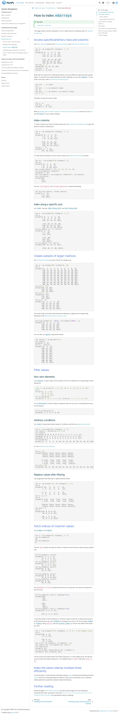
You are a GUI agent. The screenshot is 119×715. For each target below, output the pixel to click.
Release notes (50, 3)
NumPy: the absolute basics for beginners (13, 23)
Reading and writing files (10, 44)
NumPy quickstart (6, 21)
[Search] (100, 3)
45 (77, 693)
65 (84, 693)
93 (48, 695)
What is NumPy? (6, 15)
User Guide (20, 3)
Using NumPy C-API (7, 65)
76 (35, 695)
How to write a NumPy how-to (11, 42)
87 (44, 695)
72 (90, 693)
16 (70, 693)
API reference (29, 3)
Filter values (101, 26)
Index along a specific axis (107, 19)
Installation (4, 18)
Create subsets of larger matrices (105, 22)
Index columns (104, 17)
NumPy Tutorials (6, 36)
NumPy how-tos (6, 39)
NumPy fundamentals (7, 31)
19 (72, 693)
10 (66, 693)
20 (75, 693)
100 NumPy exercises (53, 691)
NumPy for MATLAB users (8, 33)
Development (40, 3)
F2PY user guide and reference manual (12, 67)
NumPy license (5, 86)
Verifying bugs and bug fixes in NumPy (14, 50)
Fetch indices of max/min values (107, 28)
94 (50, 695)
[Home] (32, 8)
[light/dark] (103, 3)
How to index (10, 47)
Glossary (3, 80)
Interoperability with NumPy (9, 73)
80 (37, 695)
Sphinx (13, 712)
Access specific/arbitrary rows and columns (106, 13)
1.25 (107, 3)
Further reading (102, 35)
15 (68, 693)
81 (39, 695)
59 (79, 693)
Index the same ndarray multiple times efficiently (107, 32)
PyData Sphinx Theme (106, 711)
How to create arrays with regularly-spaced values (15, 54)
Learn (58, 3)
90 (46, 695)
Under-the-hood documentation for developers (15, 70)
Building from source (7, 62)
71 (88, 693)
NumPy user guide (40, 8)
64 (81, 693)
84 (41, 695)
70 (86, 693)
